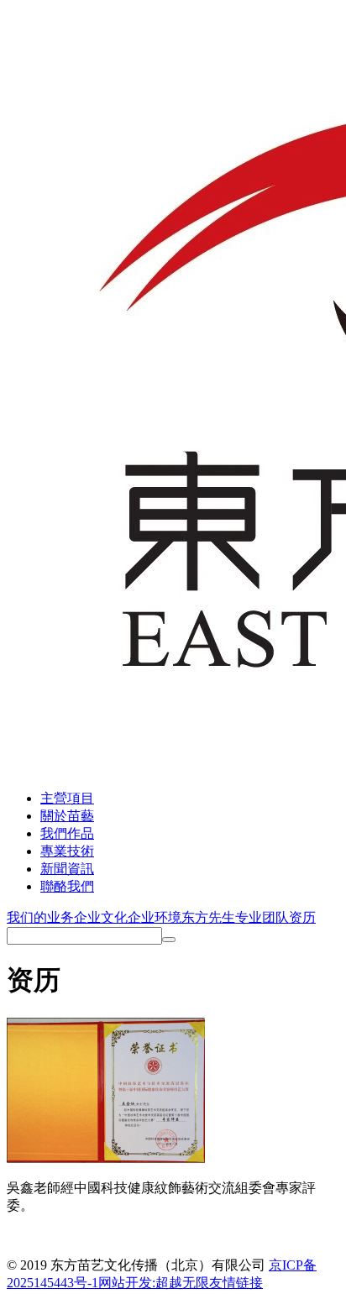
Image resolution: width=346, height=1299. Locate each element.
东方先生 (208, 917)
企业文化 (101, 917)
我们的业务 (40, 917)
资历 (302, 917)
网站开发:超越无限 (153, 1282)
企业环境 (154, 917)
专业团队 (262, 917)
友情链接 (236, 1282)
